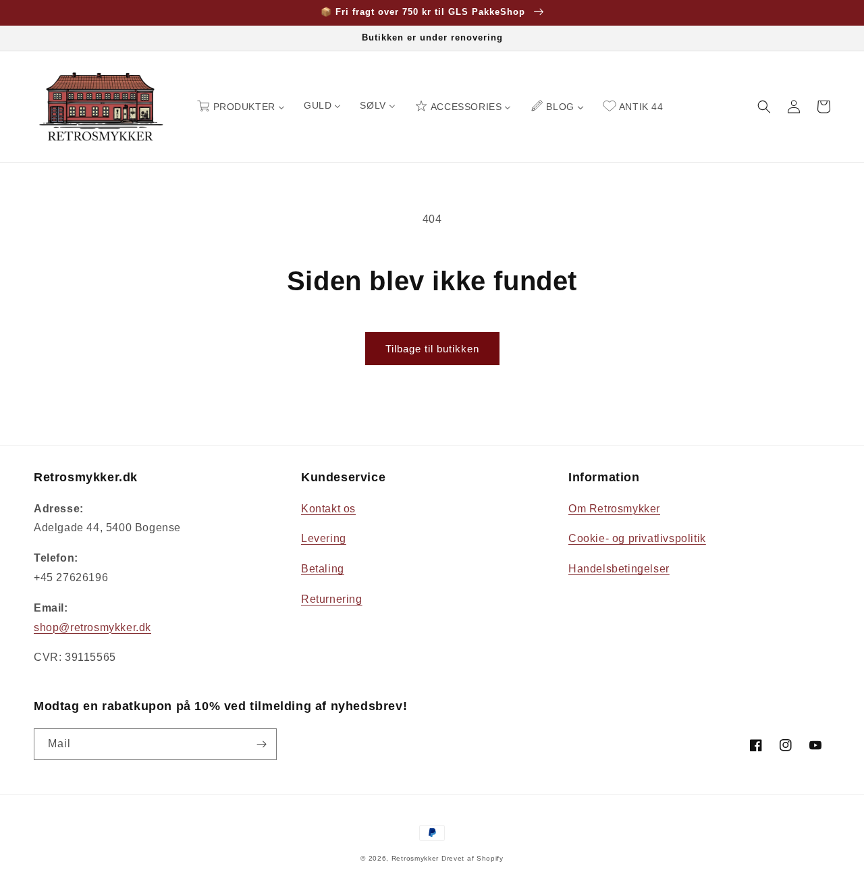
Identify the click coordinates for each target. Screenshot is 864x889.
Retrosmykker (415, 858)
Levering (323, 538)
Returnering (331, 599)
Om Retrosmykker (614, 508)
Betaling (322, 568)
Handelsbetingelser (619, 568)
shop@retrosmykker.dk (92, 627)
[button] (764, 107)
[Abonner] (261, 744)
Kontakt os (328, 508)
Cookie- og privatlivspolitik (637, 538)
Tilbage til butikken (432, 348)
